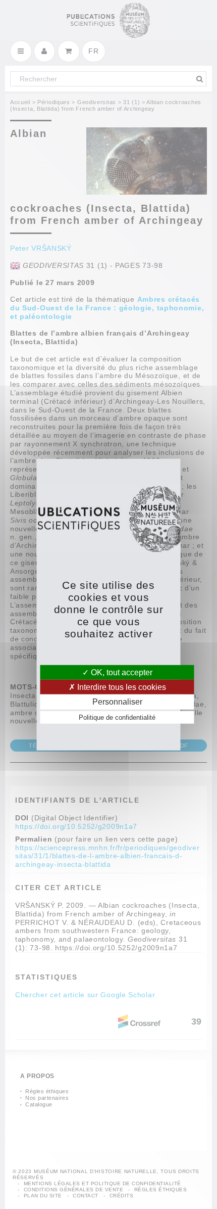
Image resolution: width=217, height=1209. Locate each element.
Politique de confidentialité (117, 717)
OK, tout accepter (120, 672)
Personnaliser (117, 702)
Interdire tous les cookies (120, 687)
